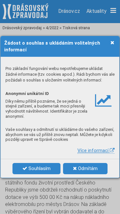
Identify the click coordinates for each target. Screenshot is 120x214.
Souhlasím (39, 168)
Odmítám (87, 168)
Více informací (93, 150)
